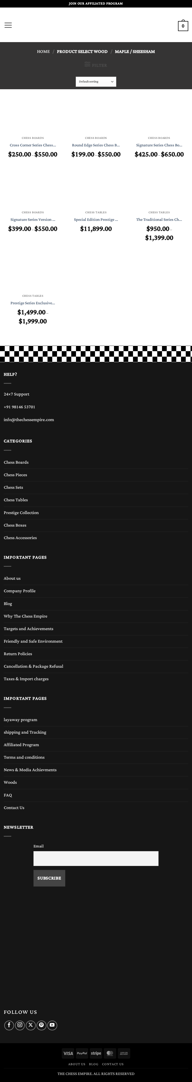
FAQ (8, 795)
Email (39, 846)
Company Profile (20, 591)
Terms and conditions (24, 757)
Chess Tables (16, 500)
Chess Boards (16, 462)
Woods (10, 782)
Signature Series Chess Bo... (159, 145)
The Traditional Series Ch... (159, 219)
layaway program (20, 720)
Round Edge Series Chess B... (96, 145)
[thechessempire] (96, 25)
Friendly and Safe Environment (33, 641)
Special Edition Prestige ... (96, 219)
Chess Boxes (15, 525)
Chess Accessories (20, 538)
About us (12, 578)
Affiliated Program (21, 745)
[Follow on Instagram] (20, 1025)
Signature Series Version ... (32, 219)
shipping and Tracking (25, 732)
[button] (8, 23)
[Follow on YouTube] (52, 1025)
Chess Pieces (15, 475)
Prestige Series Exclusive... (32, 303)
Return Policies (18, 654)
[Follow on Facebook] (9, 1025)
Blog (8, 604)
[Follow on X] (31, 1025)
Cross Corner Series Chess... (33, 145)
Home (43, 51)
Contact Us (14, 808)
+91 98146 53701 (19, 407)
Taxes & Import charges (26, 679)
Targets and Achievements (28, 629)
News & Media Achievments (30, 770)
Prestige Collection (21, 513)
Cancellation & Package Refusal (33, 666)
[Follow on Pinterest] (41, 1025)
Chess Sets (13, 487)
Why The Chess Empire (25, 616)
